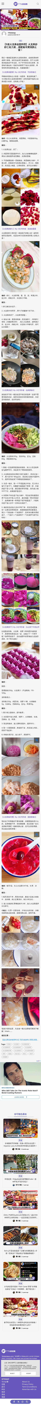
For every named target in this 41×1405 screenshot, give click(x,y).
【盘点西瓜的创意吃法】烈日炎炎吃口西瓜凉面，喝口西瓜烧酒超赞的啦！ (20, 1040)
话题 (3, 1384)
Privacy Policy (27, 1384)
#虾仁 (24, 1054)
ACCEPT (28, 1373)
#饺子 (31, 1054)
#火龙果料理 (6, 1047)
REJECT (12, 1373)
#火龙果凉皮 (25, 1044)
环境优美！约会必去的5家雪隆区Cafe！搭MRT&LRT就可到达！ (20, 1180)
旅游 (3, 1392)
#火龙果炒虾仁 (17, 1047)
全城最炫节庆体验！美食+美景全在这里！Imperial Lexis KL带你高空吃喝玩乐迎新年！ (20, 1144)
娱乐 (3, 1387)
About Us (26, 1382)
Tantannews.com (8, 1356)
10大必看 (5, 1382)
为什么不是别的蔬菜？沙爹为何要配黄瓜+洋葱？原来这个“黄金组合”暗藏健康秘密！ (20, 1252)
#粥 (4, 1054)
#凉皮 (9, 1044)
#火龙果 (16, 1044)
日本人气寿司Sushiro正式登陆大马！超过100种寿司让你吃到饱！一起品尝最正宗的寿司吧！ (21, 1216)
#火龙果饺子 (18, 1050)
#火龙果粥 (28, 1047)
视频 (3, 1397)
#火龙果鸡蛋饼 (29, 1050)
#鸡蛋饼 (5, 1057)
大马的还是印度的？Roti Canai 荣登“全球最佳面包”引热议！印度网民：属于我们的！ (20, 1287)
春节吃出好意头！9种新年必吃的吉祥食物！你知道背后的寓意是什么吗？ (20, 1323)
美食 (20, 41)
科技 (3, 1389)
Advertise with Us (29, 1389)
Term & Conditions (29, 1387)
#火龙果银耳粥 (7, 1050)
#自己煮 (17, 1054)
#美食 (10, 1054)
